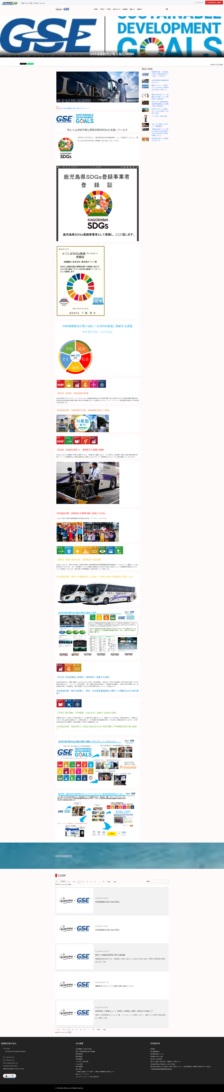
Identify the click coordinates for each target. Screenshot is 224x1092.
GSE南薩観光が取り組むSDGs (107, 901)
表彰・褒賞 (78, 1069)
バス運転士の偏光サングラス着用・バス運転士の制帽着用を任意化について (95, 1071)
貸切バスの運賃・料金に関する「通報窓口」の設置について (165, 1061)
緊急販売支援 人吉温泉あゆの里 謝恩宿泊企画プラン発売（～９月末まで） (160, 74)
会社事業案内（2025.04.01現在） (84, 1049)
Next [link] (108, 882)
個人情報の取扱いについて (157, 1054)
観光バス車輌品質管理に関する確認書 (110, 955)
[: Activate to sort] (112, 886)
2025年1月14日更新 (216, 64)
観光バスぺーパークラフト (82, 1074)
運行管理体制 (79, 1054)
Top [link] (68, 882)
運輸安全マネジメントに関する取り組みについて (114, 986)
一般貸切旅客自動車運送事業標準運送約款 (161, 1069)
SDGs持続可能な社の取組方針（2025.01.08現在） (163, 1064)
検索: (148, 881)
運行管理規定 (79, 1056)
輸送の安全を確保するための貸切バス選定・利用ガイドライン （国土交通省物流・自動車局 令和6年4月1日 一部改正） (180, 1066)
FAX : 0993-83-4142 (8, 1060)
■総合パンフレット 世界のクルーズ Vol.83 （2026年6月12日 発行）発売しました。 (160, 88)
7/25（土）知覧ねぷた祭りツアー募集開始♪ (160, 125)
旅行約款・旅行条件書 (156, 1059)
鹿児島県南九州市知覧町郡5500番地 (14, 1051)
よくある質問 (79, 1064)
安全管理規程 (79, 1059)
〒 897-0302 (6, 1048)
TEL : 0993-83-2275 (8, 1057)
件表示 (63, 881)
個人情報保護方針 (155, 1051)
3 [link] (87, 882)
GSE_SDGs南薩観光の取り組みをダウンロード (74, 108)
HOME (95, 9)
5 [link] (84, 1029)
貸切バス (132, 9)
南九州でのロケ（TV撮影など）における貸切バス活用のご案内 (160, 111)
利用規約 (152, 1049)
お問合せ (139, 9)
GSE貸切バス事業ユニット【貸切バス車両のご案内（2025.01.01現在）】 (124, 1011)
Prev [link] (74, 882)
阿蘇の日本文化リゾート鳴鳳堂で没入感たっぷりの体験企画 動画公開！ (160, 97)
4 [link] (80, 1029)
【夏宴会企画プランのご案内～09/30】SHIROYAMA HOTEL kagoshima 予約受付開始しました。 (160, 132)
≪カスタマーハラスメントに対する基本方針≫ (88, 1076)
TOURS (109, 9)
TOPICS (102, 9)
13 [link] (103, 882)
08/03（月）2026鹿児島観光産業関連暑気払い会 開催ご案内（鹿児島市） (160, 104)
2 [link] (83, 882)
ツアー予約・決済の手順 (159, 116)
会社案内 (125, 9)
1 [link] (79, 882)
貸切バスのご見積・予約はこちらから (33, 3)
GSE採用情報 (79, 1066)
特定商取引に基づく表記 (156, 1056)
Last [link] (114, 882)
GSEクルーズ (116, 9)
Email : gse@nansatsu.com (10, 1063)
